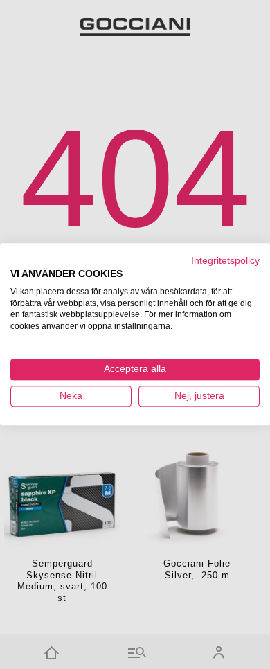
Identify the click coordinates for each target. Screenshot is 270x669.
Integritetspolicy (225, 261)
